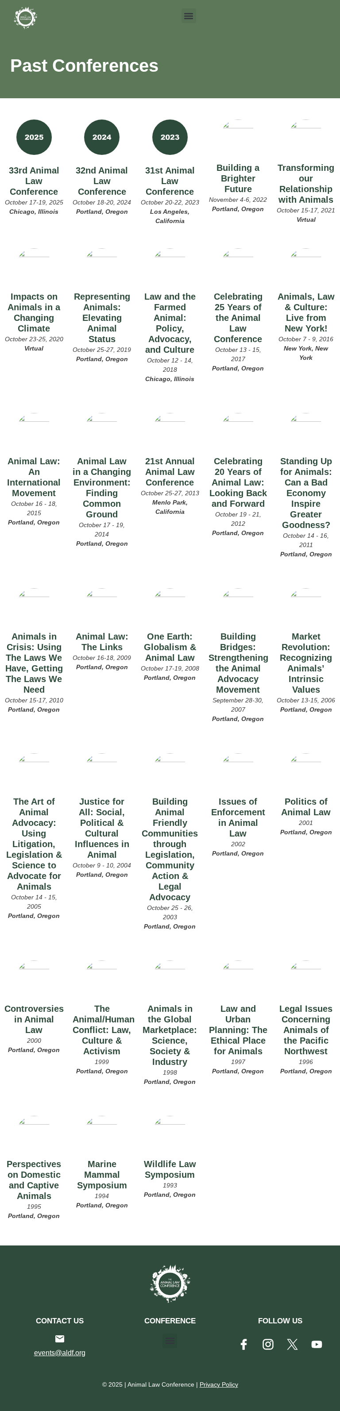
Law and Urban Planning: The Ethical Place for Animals (238, 1030)
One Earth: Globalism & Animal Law (170, 647)
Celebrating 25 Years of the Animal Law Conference (238, 318)
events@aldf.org (59, 1353)
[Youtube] (316, 1345)
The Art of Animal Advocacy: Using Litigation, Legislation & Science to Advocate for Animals (34, 844)
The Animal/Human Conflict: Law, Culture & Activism (104, 1030)
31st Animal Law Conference (170, 181)
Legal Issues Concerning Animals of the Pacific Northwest (305, 1030)
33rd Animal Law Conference (34, 181)
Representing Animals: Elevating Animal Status (102, 318)
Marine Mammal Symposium (102, 1174)
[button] (189, 15)
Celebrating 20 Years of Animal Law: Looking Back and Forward (238, 482)
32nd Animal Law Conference (102, 181)
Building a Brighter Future (237, 178)
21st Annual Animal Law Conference (170, 471)
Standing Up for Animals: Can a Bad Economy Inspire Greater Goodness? (306, 493)
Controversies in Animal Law (34, 1019)
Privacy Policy (219, 1384)
